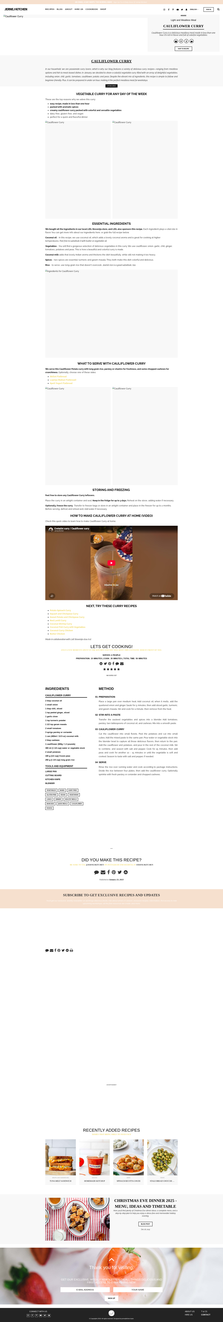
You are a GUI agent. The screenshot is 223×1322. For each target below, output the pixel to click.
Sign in (208, 9)
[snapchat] (186, 9)
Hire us (79, 9)
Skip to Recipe (183, 49)
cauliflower (77, 803)
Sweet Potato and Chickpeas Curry (67, 617)
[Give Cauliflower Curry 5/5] (118, 669)
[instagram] (164, 9)
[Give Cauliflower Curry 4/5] (115, 669)
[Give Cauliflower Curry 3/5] (111, 669)
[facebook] (169, 9)
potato (49, 808)
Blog (60, 9)
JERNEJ (15, 9)
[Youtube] (177, 9)
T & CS (204, 1311)
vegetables (51, 790)
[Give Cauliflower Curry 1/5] (104, 669)
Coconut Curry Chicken (61, 630)
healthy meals (71, 799)
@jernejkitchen (95, 865)
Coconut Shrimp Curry (61, 624)
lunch (49, 799)
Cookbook (92, 9)
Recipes (49, 9)
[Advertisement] (66, 827)
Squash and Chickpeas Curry (64, 614)
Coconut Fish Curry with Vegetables (67, 627)
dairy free (72, 790)
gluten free (51, 795)
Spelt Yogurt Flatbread (61, 383)
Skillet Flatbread (58, 376)
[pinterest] (173, 9)
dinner (58, 799)
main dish (50, 803)
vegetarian (73, 795)
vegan (62, 795)
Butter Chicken (57, 634)
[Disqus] (111, 989)
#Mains (183, 15)
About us (190, 1311)
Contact (205, 1315)
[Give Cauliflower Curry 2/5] (108, 669)
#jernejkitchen (144, 865)
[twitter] (182, 9)
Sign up (111, 1298)
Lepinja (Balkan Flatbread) (63, 380)
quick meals (63, 803)
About (68, 9)
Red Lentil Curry (58, 620)
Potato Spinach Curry (60, 610)
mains (62, 790)
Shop (103, 9)
